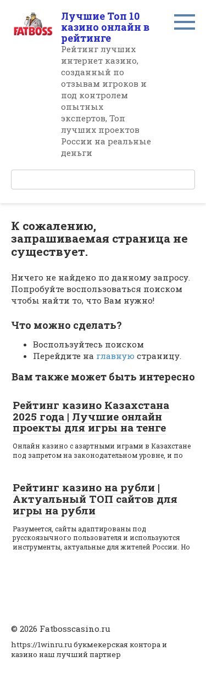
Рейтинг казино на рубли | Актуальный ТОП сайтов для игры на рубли (95, 498)
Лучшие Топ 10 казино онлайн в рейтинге (105, 26)
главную (115, 355)
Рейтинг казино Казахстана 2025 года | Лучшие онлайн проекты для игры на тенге (91, 416)
